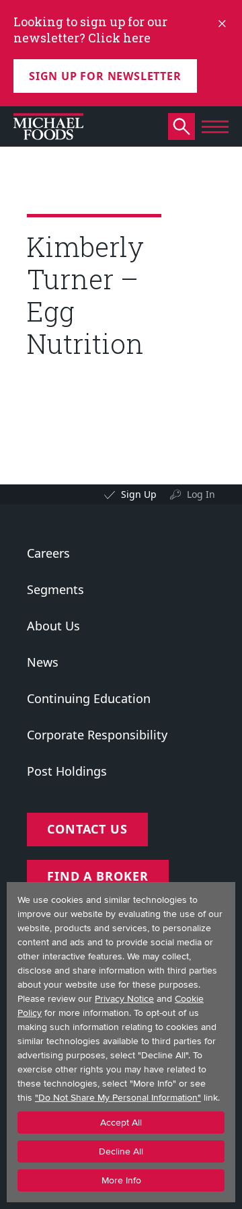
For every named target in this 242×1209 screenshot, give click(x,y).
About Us (53, 626)
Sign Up (139, 494)
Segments (55, 589)
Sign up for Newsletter (105, 76)
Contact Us (87, 829)
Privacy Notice (124, 998)
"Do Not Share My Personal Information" (118, 1097)
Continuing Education (89, 698)
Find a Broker (98, 876)
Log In (201, 494)
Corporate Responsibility (97, 735)
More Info (121, 1180)
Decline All (121, 1151)
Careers (48, 553)
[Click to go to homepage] (48, 126)
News (42, 662)
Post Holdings (67, 771)
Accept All (121, 1122)
